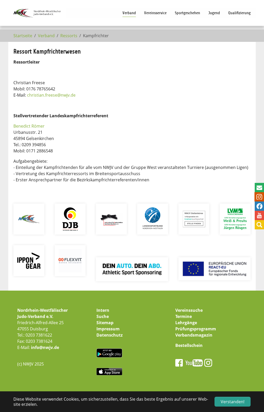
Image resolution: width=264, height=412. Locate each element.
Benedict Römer (29, 126)
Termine (183, 316)
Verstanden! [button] (232, 402)
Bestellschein (189, 345)
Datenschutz (109, 335)
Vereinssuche (189, 310)
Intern (102, 310)
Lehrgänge (186, 322)
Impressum (108, 329)
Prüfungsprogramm (195, 329)
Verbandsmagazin (193, 335)
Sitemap (104, 322)
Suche (102, 316)
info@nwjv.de (45, 347)
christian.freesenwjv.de (51, 95)
